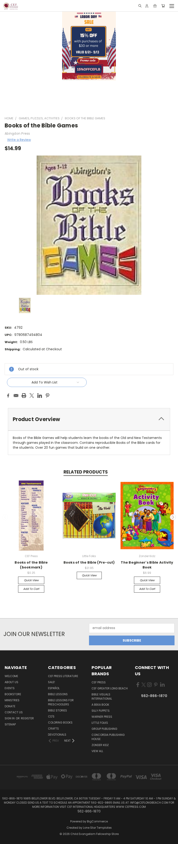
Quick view (31, 580)
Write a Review (19, 139)
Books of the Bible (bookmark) (31, 565)
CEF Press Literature (63, 676)
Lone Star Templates (97, 828)
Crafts (53, 728)
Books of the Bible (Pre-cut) (89, 562)
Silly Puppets (101, 711)
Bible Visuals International (102, 696)
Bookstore (13, 694)
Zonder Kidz (100, 745)
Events (10, 688)
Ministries (12, 700)
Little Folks (100, 723)
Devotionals (57, 735)
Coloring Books (60, 722)
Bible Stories (57, 710)
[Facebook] (8, 395)
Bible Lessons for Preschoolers (61, 702)
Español (54, 688)
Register (27, 718)
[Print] (24, 395)
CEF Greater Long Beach (110, 688)
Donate (10, 706)
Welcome (11, 676)
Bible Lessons (58, 694)
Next (173, 517)
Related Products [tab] (86, 472)
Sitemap (10, 724)
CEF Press (99, 682)
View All (97, 751)
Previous (5, 517)
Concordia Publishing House (108, 737)
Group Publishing (104, 729)
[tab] (89, 419)
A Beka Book (100, 705)
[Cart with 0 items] (163, 6)
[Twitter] (31, 395)
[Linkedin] (39, 395)
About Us (11, 682)
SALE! (51, 682)
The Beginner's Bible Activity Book (147, 565)
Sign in (10, 718)
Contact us (14, 712)
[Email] (16, 395)
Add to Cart (31, 589)
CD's (51, 716)
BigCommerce (97, 821)
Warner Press (102, 717)
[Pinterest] (47, 395)
